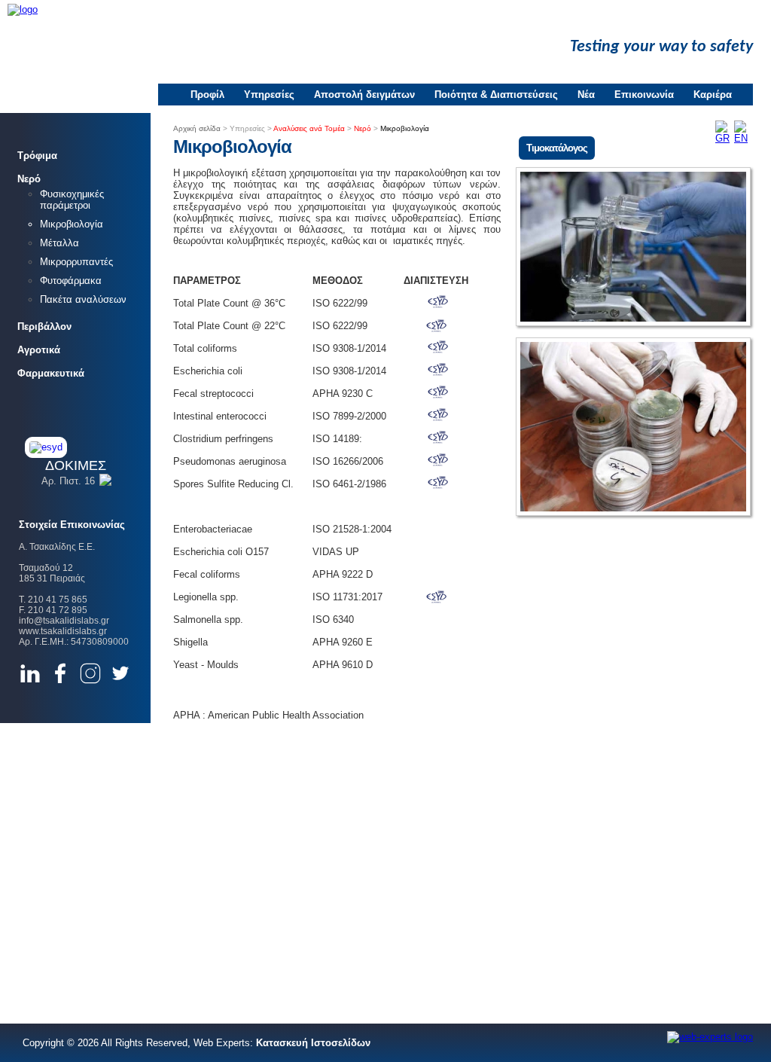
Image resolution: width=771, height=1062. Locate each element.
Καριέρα (712, 94)
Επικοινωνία (644, 94)
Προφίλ (207, 94)
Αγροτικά (38, 350)
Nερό (29, 179)
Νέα (586, 94)
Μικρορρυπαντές (76, 261)
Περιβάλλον (44, 326)
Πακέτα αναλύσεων (83, 299)
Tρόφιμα (37, 155)
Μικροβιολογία (71, 224)
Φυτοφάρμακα (71, 280)
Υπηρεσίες (269, 94)
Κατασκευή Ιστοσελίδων (313, 1042)
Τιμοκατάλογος (556, 148)
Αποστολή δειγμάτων (364, 94)
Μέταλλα (59, 243)
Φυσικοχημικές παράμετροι (72, 199)
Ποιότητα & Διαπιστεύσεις (496, 94)
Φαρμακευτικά (50, 373)
